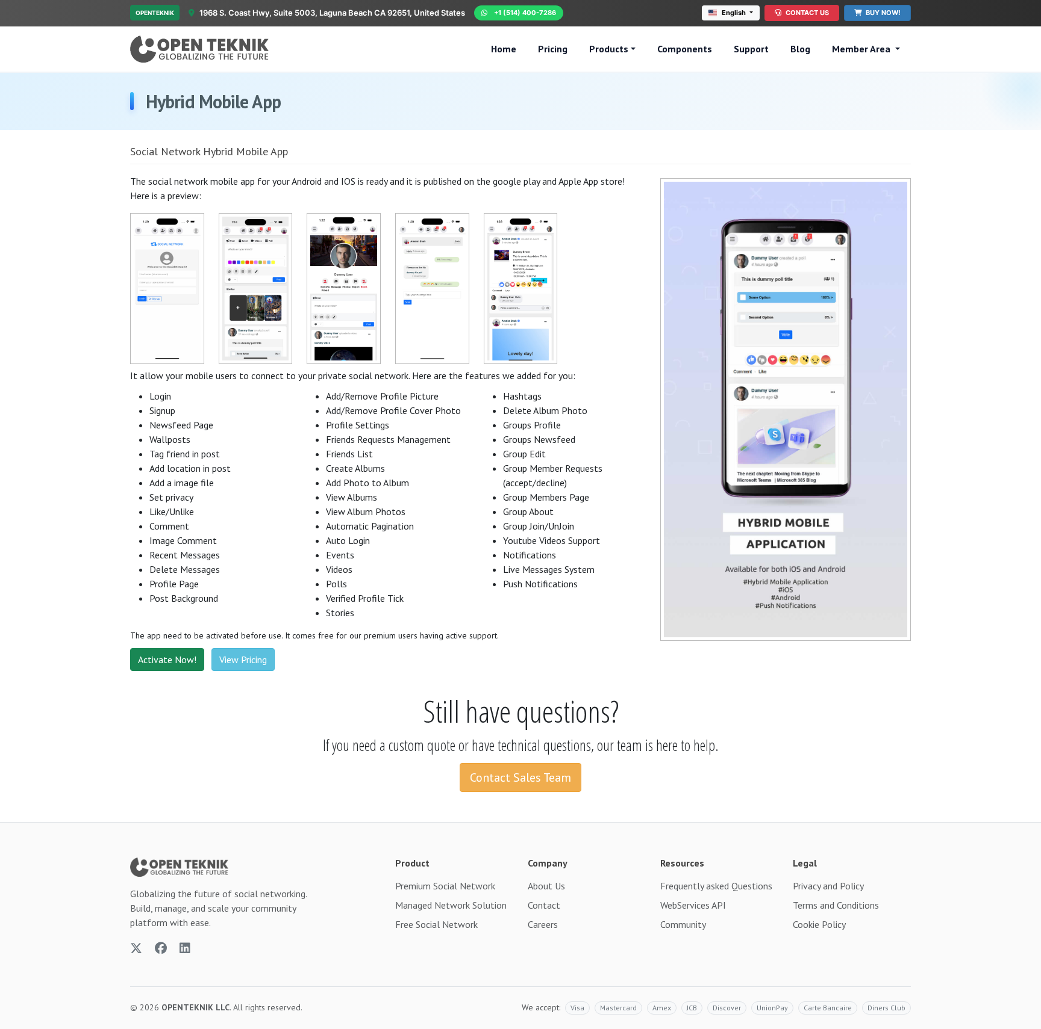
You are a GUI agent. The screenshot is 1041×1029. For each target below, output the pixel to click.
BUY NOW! (882, 12)
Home (503, 49)
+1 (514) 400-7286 (525, 12)
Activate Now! (167, 660)
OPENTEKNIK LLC (195, 1007)
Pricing (552, 49)
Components (684, 49)
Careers (543, 924)
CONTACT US (806, 12)
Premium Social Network (445, 886)
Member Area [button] (862, 49)
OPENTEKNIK (155, 12)
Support (751, 49)
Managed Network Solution (451, 905)
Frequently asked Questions (716, 886)
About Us (546, 886)
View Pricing (243, 660)
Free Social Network (436, 924)
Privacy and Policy (828, 886)
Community (683, 924)
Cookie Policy (819, 924)
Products (608, 49)
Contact (544, 905)
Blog (800, 49)
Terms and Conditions (836, 905)
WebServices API (693, 905)
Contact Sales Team (520, 777)
